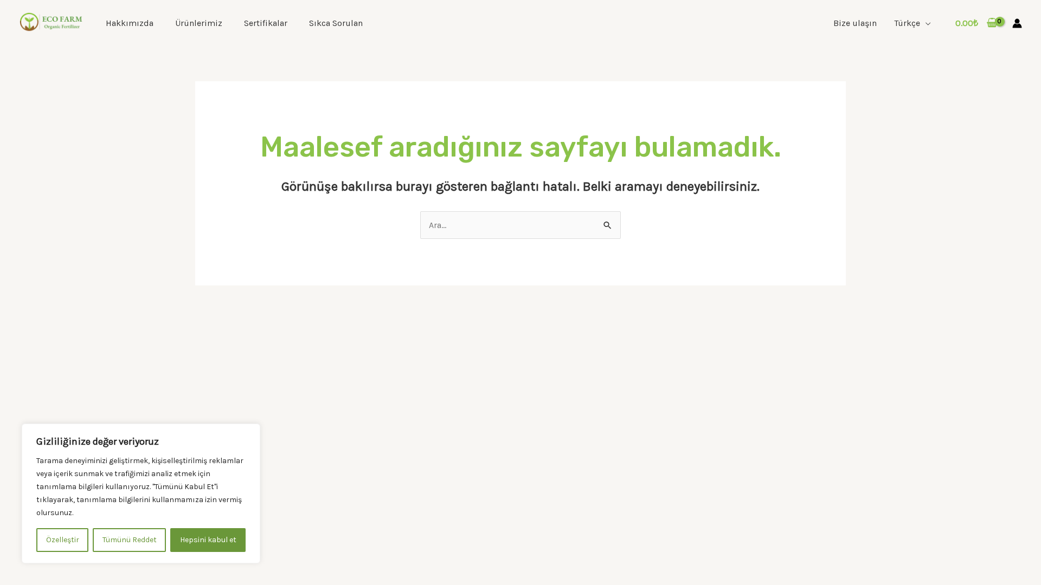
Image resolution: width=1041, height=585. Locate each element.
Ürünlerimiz (198, 23)
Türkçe (907, 23)
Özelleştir (62, 539)
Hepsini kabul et (208, 539)
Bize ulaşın (855, 23)
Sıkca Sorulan (336, 23)
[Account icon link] (1017, 23)
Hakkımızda (129, 23)
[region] (141, 493)
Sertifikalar (265, 23)
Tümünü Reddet (129, 539)
